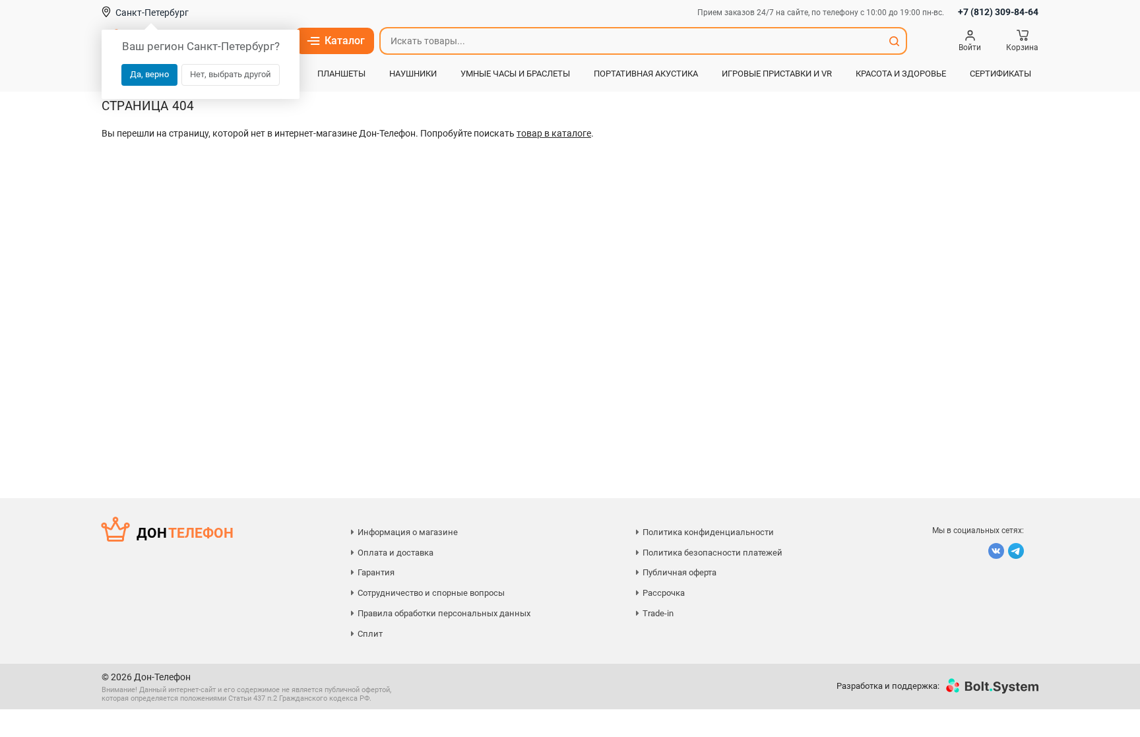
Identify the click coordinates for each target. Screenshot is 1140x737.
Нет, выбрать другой (230, 74)
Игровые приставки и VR (777, 74)
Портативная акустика (646, 74)
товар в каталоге (554, 133)
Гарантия (376, 572)
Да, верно (149, 74)
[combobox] (631, 40)
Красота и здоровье (901, 74)
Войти (970, 47)
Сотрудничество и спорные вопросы (431, 593)
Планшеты (341, 74)
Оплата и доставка (395, 553)
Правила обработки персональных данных (444, 613)
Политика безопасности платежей (712, 553)
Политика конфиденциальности (708, 532)
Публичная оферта (679, 572)
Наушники (413, 74)
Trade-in (658, 613)
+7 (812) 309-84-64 (998, 12)
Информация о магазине (408, 532)
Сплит (370, 634)
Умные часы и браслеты (515, 74)
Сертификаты (1000, 74)
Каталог (345, 40)
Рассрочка (664, 593)
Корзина (1022, 47)
